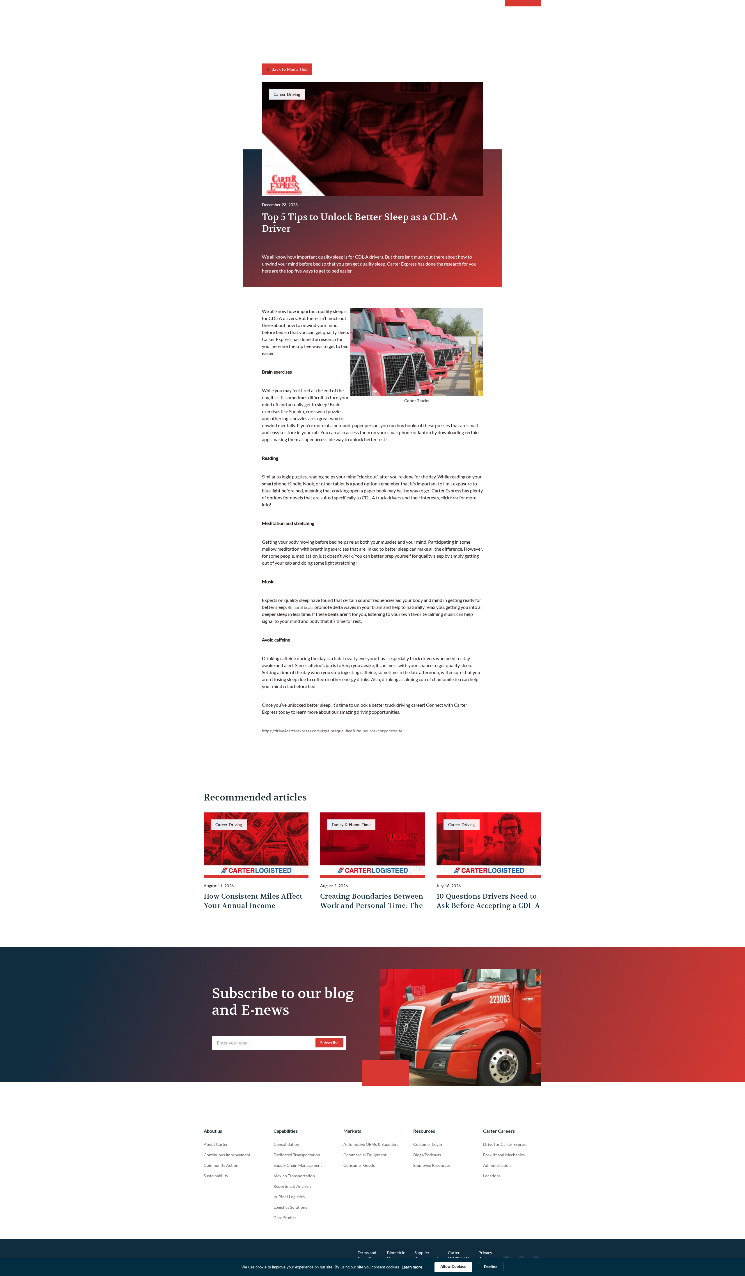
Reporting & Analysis (292, 1186)
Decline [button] (490, 1267)
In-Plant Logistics (289, 1196)
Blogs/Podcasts (427, 1154)
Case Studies (285, 1217)
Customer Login (427, 1144)
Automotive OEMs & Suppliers (370, 1144)
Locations (492, 1175)
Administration (497, 1165)
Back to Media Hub (290, 69)
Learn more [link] (412, 1266)
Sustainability (216, 1175)
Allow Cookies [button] (453, 1266)
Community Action (221, 1165)
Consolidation (286, 1144)
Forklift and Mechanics (504, 1154)
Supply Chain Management (298, 1165)
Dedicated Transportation (297, 1154)
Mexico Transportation (294, 1175)
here (454, 497)
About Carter (216, 1144)
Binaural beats (300, 607)
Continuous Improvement (227, 1154)
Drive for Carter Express (505, 1144)
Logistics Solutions (290, 1207)
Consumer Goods (359, 1165)
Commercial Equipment (364, 1154)
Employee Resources (431, 1165)
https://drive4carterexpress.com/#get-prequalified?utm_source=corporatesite (332, 730)
